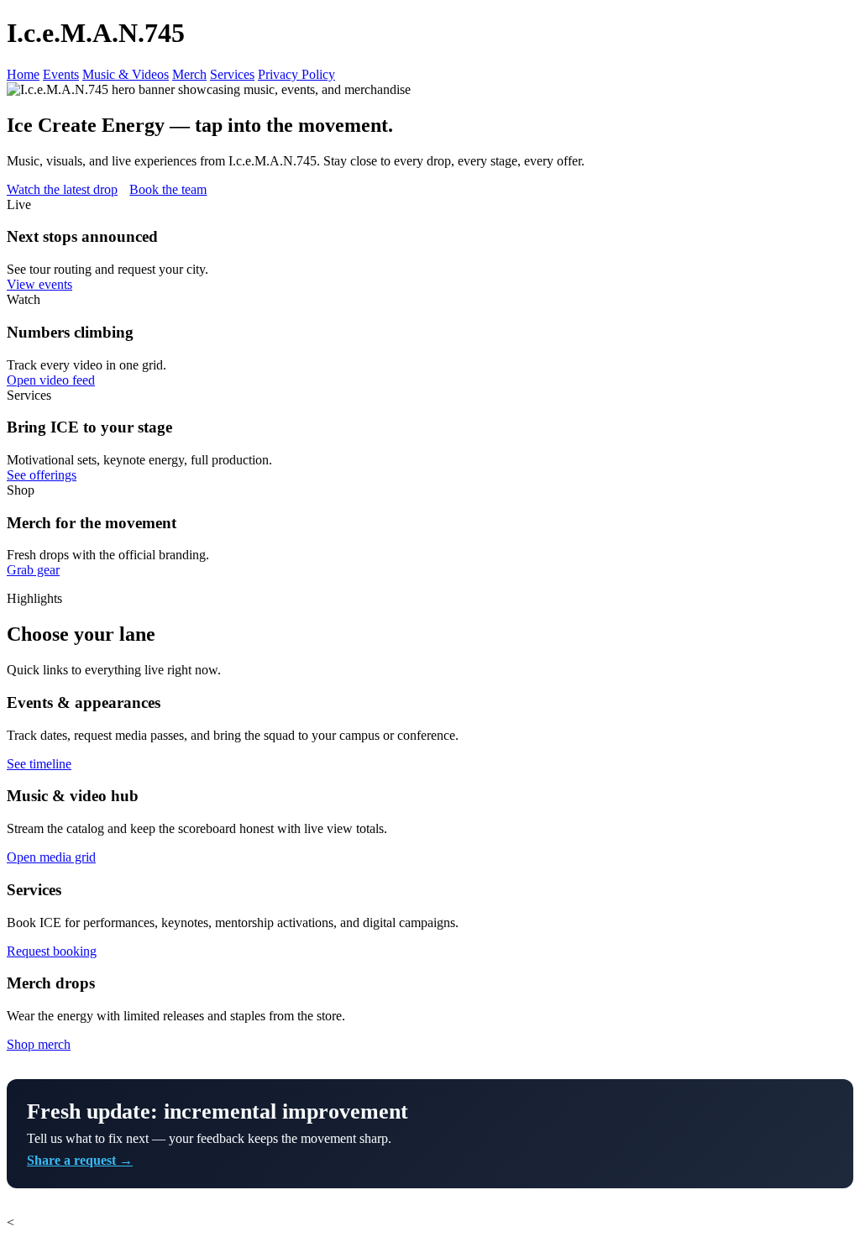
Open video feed (51, 380)
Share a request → (80, 1160)
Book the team (168, 189)
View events (39, 284)
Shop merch (39, 1044)
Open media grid (51, 857)
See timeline (39, 764)
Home (23, 74)
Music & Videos (125, 74)
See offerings (41, 475)
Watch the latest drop (62, 189)
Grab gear (33, 570)
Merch (189, 74)
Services (232, 74)
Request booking (52, 951)
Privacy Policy (296, 74)
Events (61, 74)
